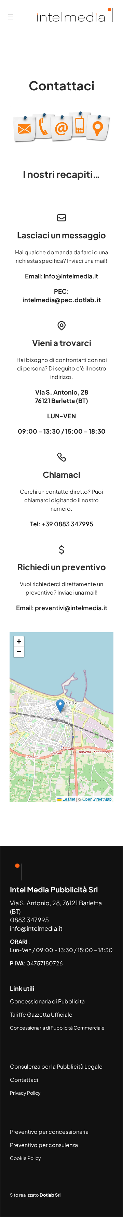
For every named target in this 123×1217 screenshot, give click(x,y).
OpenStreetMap (97, 799)
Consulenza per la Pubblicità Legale (56, 1066)
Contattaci (24, 1079)
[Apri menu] (10, 17)
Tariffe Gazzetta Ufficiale (41, 1014)
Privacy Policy (25, 1093)
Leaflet (68, 799)
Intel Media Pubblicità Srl (54, 889)
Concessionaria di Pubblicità (47, 1001)
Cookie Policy (25, 1158)
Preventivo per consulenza (44, 1144)
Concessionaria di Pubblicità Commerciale (57, 1027)
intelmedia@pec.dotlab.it (62, 300)
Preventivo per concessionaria (49, 1131)
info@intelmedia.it (71, 276)
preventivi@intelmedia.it (71, 608)
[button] (60, 706)
